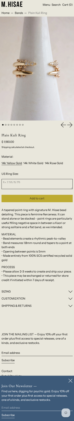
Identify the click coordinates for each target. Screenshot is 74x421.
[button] (56, 4)
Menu (46, 4)
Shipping (6, 147)
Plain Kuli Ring (37, 13)
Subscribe (8, 360)
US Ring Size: (10, 174)
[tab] (3, 125)
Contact (7, 371)
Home (5, 13)
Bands (19, 13)
